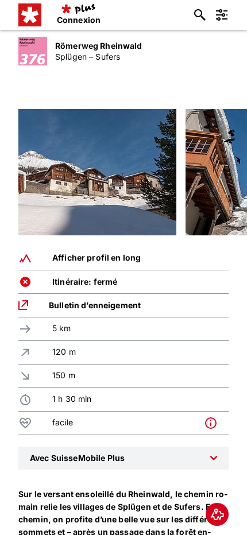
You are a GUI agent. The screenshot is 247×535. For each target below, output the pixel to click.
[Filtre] (222, 15)
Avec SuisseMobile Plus (77, 458)
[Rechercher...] (200, 15)
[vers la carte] (217, 514)
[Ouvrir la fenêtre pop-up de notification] (213, 423)
